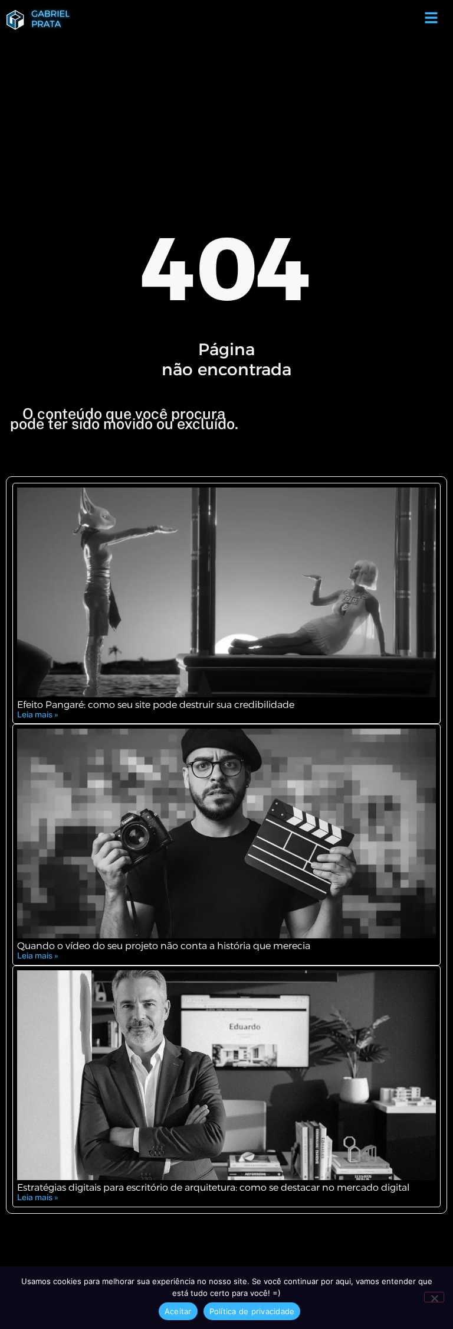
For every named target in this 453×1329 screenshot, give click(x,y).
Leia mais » (37, 714)
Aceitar (178, 1311)
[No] (434, 1297)
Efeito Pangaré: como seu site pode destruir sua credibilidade (155, 704)
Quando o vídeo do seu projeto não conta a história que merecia (163, 945)
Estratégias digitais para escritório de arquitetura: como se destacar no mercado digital (213, 1187)
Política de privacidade (252, 1311)
